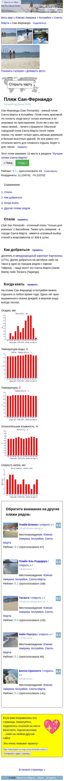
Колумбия (45, 17)
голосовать (51, 171)
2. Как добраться (11, 197)
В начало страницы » (32, 769)
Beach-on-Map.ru (26, 778)
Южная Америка (26, 17)
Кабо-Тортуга (28, 634)
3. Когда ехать (10, 202)
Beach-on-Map (11, 2)
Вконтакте (9, 730)
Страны (51, 9)
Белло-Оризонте (30, 670)
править (22, 147)
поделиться (39, 23)
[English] (51, 778)
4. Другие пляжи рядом (15, 208)
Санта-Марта (37, 579)
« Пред (8, 162)
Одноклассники (26, 730)
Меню (60, 9)
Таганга (24, 597)
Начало (42, 9)
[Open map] (20, 91)
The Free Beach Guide (10, 5)
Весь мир (7, 17)
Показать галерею (12, 70)
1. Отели (6, 192)
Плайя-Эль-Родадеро (33, 561)
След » (22, 162)
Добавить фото (35, 70)
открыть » (46, 524)
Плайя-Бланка (28, 524)
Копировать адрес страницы (17, 753)
